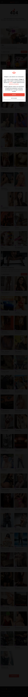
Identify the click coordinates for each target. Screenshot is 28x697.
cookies (11, 82)
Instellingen (14, 98)
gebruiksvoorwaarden (14, 84)
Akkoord (14, 94)
